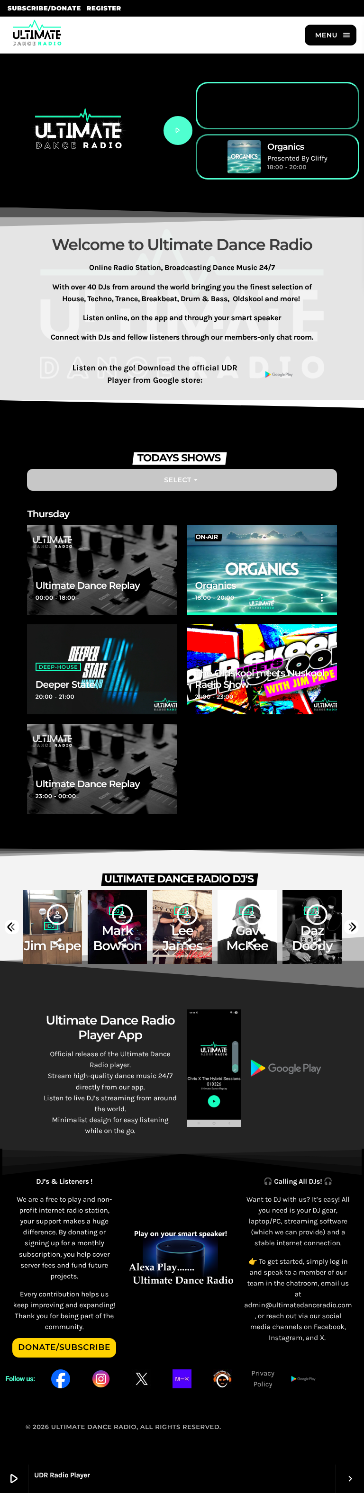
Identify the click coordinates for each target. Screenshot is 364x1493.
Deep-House (58, 667)
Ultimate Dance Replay (88, 586)
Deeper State (65, 685)
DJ (51, 926)
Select (182, 480)
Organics (215, 586)
